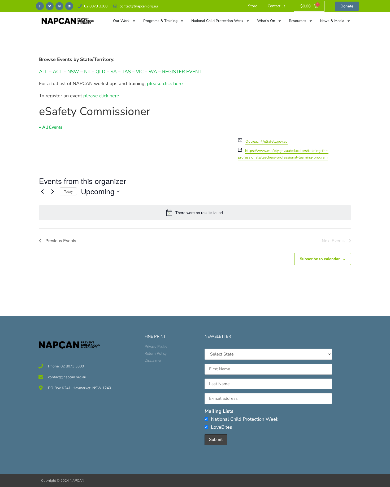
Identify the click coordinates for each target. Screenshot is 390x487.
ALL (43, 71)
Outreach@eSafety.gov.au (266, 141)
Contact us (276, 5)
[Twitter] (50, 6)
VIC (140, 71)
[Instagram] (59, 6)
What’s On (266, 20)
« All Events (50, 127)
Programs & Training (160, 20)
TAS (126, 71)
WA (153, 71)
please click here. (101, 96)
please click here (165, 83)
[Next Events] (52, 191)
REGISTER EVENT (182, 71)
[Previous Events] (42, 191)
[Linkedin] (69, 6)
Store (252, 5)
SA (113, 71)
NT (87, 71)
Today (68, 191)
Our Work (121, 20)
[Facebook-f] (40, 6)
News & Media (332, 20)
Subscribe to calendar (320, 258)
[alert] (195, 212)
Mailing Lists (219, 411)
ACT (56, 71)
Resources (297, 20)
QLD (100, 71)
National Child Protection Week (217, 20)
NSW (73, 71)
